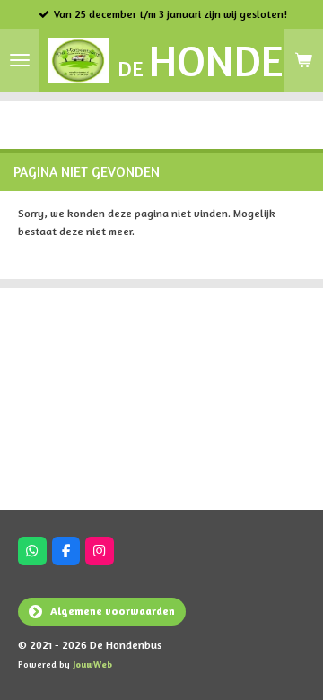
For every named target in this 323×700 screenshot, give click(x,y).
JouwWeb (92, 664)
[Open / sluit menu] (19, 60)
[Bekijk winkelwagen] (303, 60)
